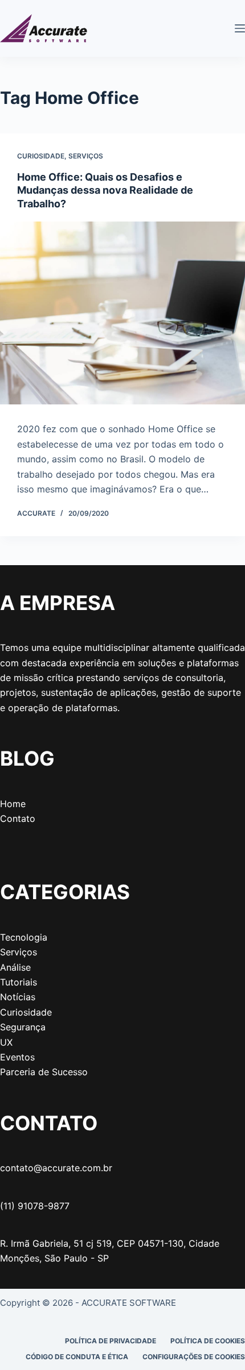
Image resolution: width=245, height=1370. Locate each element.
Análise (15, 967)
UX (6, 1042)
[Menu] (240, 28)
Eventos (17, 1057)
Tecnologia (23, 937)
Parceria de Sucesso (44, 1071)
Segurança (23, 1027)
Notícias (17, 997)
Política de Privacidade (110, 1340)
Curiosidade (40, 156)
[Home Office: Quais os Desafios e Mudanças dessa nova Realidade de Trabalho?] (122, 313)
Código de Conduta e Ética (77, 1356)
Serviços (85, 156)
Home (13, 803)
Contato (17, 818)
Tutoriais (18, 982)
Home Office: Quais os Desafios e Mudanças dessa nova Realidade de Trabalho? (105, 190)
